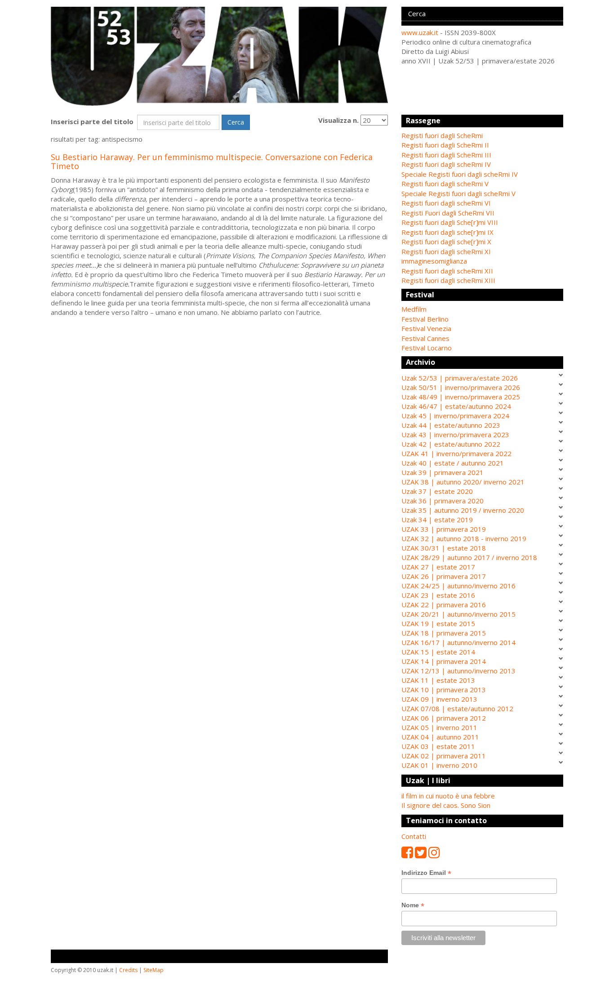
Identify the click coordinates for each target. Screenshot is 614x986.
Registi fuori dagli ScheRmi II (445, 144)
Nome (412, 905)
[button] (482, 309)
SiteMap (153, 970)
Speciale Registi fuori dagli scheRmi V (458, 193)
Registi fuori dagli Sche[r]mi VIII (449, 222)
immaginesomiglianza (434, 260)
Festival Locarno (426, 347)
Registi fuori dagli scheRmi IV (446, 164)
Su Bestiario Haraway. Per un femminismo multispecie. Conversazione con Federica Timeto (212, 161)
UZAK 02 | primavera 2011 (443, 755)
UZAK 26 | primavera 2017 (443, 576)
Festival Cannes (425, 338)
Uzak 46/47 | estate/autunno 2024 (456, 406)
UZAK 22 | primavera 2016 (443, 604)
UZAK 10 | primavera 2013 (443, 689)
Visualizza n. (338, 120)
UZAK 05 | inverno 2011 (439, 727)
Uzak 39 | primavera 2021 (442, 472)
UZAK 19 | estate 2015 (438, 623)
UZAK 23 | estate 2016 (438, 595)
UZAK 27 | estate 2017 (438, 566)
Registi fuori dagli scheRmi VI (446, 202)
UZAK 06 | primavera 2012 (443, 717)
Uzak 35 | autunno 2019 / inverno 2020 (462, 510)
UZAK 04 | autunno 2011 (440, 736)
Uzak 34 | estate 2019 (437, 519)
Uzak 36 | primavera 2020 (442, 500)
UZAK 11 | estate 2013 (438, 680)
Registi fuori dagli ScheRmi (442, 135)
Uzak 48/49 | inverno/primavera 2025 (460, 396)
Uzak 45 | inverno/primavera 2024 (455, 415)
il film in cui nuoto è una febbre (448, 795)
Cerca (235, 122)
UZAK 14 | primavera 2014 (443, 661)
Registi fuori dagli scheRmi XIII (448, 280)
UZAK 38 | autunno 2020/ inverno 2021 (463, 481)
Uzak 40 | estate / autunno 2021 (452, 462)
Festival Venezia (426, 328)
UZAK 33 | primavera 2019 (443, 528)
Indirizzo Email (426, 873)
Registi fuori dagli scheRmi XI (446, 251)
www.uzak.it (419, 32)
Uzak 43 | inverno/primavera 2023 (455, 434)
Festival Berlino (425, 318)
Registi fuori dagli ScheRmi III (446, 154)
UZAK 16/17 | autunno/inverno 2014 (458, 642)
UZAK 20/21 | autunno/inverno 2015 (458, 614)
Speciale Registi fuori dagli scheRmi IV (459, 174)
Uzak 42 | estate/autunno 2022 (450, 443)
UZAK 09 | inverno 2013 (439, 699)
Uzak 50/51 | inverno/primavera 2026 (460, 387)
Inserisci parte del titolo (93, 121)
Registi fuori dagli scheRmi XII (447, 270)
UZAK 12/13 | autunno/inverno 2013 (458, 670)
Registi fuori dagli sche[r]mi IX (447, 232)
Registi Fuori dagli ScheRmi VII (447, 212)
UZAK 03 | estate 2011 (438, 746)
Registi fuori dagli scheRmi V (445, 183)
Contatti (413, 836)
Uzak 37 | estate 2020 (437, 491)
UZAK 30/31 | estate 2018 (443, 547)
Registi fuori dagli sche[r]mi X (446, 241)
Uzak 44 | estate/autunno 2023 (450, 425)
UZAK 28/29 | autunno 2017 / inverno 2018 (469, 557)
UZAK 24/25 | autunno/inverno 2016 (458, 585)
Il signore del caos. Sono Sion (445, 805)
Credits (128, 970)
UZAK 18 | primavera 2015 (443, 632)
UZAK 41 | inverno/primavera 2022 (456, 453)
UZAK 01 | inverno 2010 (439, 765)
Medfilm (414, 309)
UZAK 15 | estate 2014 (438, 651)
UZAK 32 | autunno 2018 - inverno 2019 (463, 538)
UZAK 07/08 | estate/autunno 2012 (457, 708)
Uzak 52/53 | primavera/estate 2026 (459, 377)
